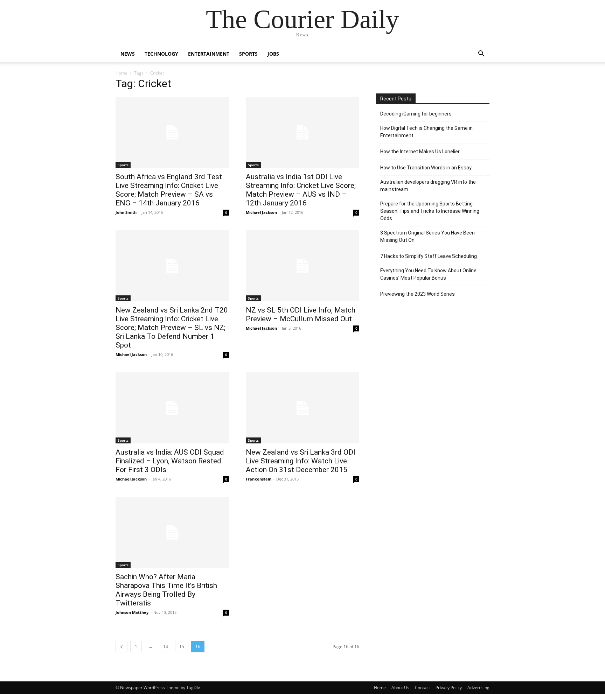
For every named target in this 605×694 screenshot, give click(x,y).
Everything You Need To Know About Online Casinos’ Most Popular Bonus (428, 274)
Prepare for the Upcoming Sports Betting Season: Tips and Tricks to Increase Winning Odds (429, 211)
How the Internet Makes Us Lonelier (420, 151)
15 (181, 647)
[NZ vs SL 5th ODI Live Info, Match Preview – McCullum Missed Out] (302, 265)
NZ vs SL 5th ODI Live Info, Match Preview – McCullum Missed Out (300, 314)
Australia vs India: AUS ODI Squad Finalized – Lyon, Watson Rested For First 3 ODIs (170, 461)
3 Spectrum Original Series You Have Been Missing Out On (427, 236)
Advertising (478, 688)
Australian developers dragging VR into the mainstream (428, 185)
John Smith (126, 212)
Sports (248, 53)
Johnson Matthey (132, 612)
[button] (481, 54)
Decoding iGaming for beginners (416, 114)
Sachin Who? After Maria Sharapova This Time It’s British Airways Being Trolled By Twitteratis (166, 590)
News (127, 53)
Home (121, 73)
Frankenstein (258, 479)
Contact (422, 688)
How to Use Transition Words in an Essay (426, 167)
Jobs (273, 53)
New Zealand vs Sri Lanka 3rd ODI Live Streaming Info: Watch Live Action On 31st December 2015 (300, 461)
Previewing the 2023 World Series (417, 294)
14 (165, 647)
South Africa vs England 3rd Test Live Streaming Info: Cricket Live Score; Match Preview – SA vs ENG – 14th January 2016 (169, 190)
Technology (161, 53)
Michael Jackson (261, 212)
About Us (400, 688)
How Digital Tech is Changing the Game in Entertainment (426, 131)
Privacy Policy (449, 688)
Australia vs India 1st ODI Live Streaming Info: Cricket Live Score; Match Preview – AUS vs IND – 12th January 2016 (301, 190)
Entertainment (208, 53)
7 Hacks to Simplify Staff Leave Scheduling (428, 256)
